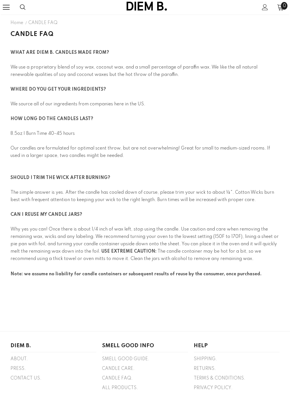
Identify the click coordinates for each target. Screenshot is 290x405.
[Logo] (146, 7)
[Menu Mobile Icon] (6, 7)
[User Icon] (265, 7)
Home (16, 23)
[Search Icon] (22, 7)
